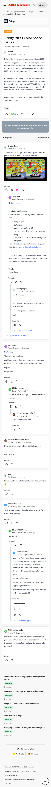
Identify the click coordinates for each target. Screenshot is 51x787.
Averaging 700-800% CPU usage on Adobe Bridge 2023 (25, 727)
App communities (19, 12)
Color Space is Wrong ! (13, 715)
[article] (25, 168)
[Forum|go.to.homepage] (19, 5)
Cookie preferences (11, 775)
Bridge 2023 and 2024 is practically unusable (21, 703)
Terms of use (26, 771)
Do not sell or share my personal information (20, 780)
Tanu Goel (16, 196)
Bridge (31, 12)
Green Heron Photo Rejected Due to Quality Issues (23, 691)
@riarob (9, 352)
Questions (40, 12)
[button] (4, 6)
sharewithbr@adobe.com (34, 247)
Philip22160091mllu (19, 388)
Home (7, 12)
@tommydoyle (15, 203)
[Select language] (34, 5)
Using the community (12, 771)
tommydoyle (13, 146)
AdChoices (11, 784)
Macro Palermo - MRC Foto (26, 413)
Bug (6, 108)
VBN (10, 474)
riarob (10, 51)
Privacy (34, 771)
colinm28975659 (14, 504)
